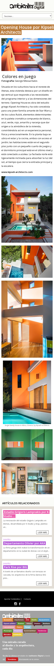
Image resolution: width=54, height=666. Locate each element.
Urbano (29, 623)
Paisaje (27, 627)
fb (19, 603)
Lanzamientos (9, 627)
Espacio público (10, 623)
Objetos (19, 627)
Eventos (21, 623)
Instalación (17, 634)
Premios (37, 623)
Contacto (27, 599)
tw (15, 603)
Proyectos (18, 631)
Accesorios (8, 620)
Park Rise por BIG (15, 567)
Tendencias (42, 631)
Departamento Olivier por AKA (24, 543)
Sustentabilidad (30, 631)
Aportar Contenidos (12, 599)
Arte (27, 620)
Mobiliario (46, 623)
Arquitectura (19, 620)
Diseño (34, 620)
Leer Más (42, 532)
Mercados (7, 634)
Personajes (8, 631)
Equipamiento (44, 620)
